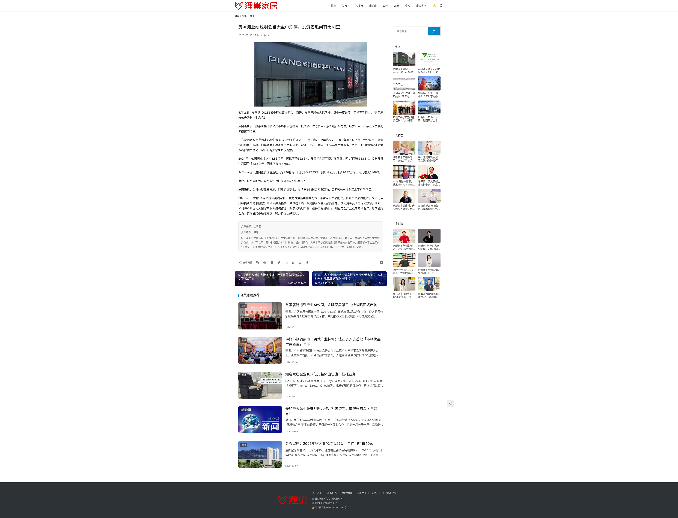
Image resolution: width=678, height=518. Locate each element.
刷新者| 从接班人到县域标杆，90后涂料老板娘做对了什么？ (428, 247)
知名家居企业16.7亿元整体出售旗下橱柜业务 (320, 374)
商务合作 (332, 492)
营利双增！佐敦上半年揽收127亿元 (404, 95)
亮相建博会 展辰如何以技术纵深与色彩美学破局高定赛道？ (429, 207)
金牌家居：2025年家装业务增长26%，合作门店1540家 (329, 443)
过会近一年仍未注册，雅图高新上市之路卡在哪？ (429, 119)
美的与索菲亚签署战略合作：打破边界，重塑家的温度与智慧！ (331, 411)
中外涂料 (391, 492)
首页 (333, 5)
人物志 (359, 5)
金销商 (373, 5)
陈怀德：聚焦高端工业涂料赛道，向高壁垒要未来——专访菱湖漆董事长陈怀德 (429, 183)
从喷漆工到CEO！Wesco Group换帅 (403, 70)
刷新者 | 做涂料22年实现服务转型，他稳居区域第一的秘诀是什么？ (404, 207)
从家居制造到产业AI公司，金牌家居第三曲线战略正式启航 (331, 305)
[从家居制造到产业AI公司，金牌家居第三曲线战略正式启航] (260, 315)
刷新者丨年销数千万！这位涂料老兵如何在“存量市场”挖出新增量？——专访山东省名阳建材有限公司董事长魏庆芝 (404, 159)
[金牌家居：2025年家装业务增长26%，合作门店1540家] (260, 454)
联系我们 (376, 492)
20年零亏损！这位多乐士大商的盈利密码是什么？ (404, 271)
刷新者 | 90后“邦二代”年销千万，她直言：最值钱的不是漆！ (403, 295)
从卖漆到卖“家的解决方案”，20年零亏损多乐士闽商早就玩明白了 (429, 295)
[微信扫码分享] (258, 262)
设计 (385, 5)
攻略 (407, 5)
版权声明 (347, 492)
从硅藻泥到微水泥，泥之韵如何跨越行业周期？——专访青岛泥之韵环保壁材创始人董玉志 (429, 159)
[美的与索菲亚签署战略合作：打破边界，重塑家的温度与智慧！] (260, 419)
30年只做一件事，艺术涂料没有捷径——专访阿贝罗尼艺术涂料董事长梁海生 (404, 183)
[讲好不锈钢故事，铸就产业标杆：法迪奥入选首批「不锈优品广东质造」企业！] (260, 350)
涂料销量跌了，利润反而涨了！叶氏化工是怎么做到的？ (429, 70)
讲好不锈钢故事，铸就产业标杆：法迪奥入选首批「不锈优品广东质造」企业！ (333, 342)
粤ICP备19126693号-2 (326, 503)
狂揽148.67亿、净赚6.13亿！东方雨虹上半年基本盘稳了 (429, 95)
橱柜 (266, 35)
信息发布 (362, 492)
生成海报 (247, 262)
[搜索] (434, 31)
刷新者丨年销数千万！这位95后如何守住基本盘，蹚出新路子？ (404, 247)
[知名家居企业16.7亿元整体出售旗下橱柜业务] (260, 385)
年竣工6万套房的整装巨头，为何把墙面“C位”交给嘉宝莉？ (404, 119)
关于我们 (317, 492)
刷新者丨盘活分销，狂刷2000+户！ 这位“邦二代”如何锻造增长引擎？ (429, 271)
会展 (396, 5)
